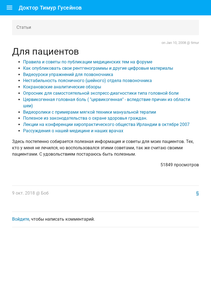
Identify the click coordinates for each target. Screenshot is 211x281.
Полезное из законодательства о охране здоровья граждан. (85, 118)
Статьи (23, 27)
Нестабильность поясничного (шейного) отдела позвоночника (87, 80)
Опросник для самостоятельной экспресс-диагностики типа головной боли (101, 93)
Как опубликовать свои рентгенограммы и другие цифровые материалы (98, 68)
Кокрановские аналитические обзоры (62, 86)
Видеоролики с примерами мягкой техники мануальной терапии (89, 112)
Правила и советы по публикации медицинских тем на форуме (87, 61)
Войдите (20, 219)
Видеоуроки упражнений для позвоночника (68, 74)
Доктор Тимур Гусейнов (50, 7)
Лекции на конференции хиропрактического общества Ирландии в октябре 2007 (106, 124)
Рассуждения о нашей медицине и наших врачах (73, 130)
